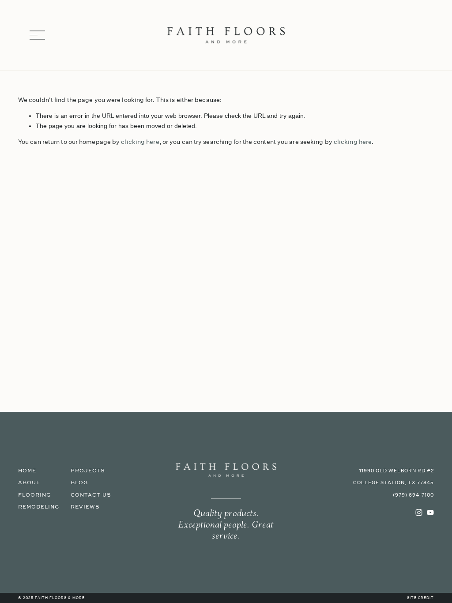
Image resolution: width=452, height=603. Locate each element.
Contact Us (91, 495)
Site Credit (420, 598)
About (29, 483)
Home (27, 471)
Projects (88, 471)
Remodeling (38, 507)
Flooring (34, 495)
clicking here (140, 142)
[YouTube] (430, 512)
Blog (79, 483)
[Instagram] (418, 512)
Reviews (85, 507)
